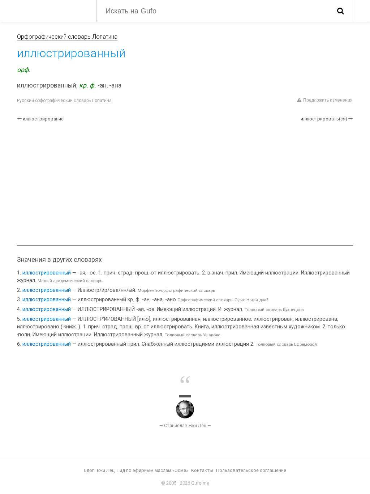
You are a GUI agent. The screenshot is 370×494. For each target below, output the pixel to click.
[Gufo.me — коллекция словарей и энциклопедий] (51, 10)
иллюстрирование (43, 119)
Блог (89, 470)
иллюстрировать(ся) (324, 119)
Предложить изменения (328, 100)
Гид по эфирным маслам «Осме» (152, 470)
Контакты (202, 470)
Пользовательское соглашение (251, 470)
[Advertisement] (185, 183)
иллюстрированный (46, 273)
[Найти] (340, 11)
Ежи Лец (106, 470)
